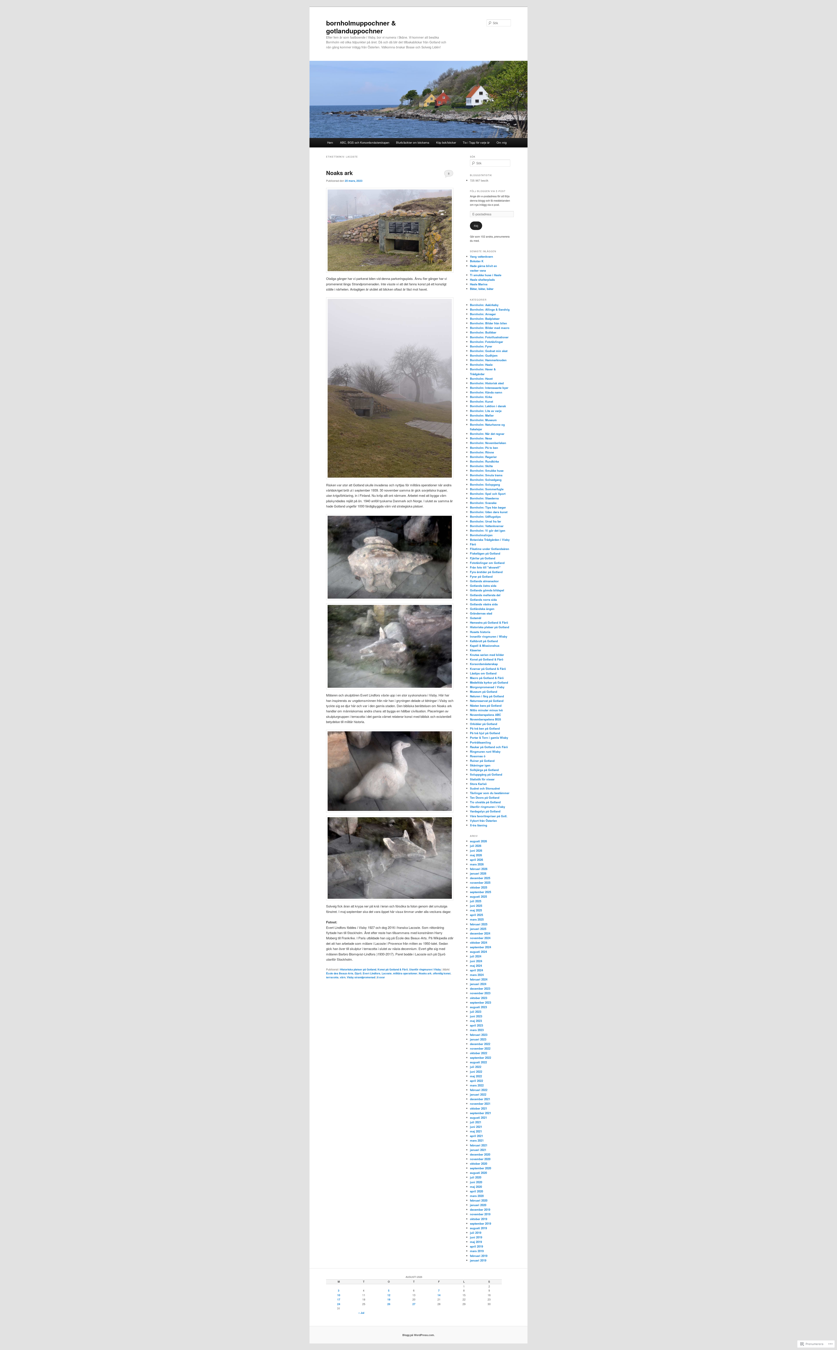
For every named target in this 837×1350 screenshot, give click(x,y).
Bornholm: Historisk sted (487, 383)
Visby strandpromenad (361, 977)
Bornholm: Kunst (481, 401)
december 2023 (480, 988)
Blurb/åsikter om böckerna (412, 142)
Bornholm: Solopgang (485, 484)
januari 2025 (478, 929)
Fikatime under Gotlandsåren (489, 549)
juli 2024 (475, 956)
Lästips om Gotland (483, 673)
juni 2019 (476, 1237)
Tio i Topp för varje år (476, 142)
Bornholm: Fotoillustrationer (489, 337)
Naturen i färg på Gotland (487, 696)
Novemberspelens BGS (485, 719)
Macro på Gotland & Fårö (487, 678)
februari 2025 (478, 924)
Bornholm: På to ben (484, 448)
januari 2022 (478, 1094)
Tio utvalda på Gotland (485, 802)
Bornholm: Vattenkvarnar (487, 526)
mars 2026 (477, 864)
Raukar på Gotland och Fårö (489, 747)
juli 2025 (475, 901)
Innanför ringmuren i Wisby (488, 636)
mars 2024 (477, 975)
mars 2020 (477, 1196)
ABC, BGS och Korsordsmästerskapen (364, 142)
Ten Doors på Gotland (484, 797)
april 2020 (476, 1191)
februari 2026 (478, 869)
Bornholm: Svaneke (483, 503)
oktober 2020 (478, 1163)
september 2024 (480, 947)
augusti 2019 (478, 1228)
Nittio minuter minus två (486, 710)
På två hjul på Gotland (485, 733)
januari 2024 (478, 984)
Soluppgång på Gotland (486, 774)
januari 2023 (478, 1039)
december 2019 (480, 1209)
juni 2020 (476, 1182)
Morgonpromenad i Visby (487, 687)
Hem (330, 142)
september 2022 (480, 1057)
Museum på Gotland (483, 691)
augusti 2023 (478, 1007)
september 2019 (480, 1223)
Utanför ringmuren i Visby (425, 969)
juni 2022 (476, 1071)
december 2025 (480, 878)
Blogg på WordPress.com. (418, 1335)
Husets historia (480, 632)
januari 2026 (478, 873)
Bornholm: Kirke (481, 397)
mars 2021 (477, 1140)
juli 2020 (475, 1177)
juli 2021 (475, 1122)
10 (338, 1295)
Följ (476, 226)
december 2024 (480, 933)
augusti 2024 (478, 952)
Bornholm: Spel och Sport (487, 494)
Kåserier (475, 650)
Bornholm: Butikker (483, 332)
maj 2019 (476, 1242)
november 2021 (480, 1103)
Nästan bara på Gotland (486, 705)
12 (388, 1295)
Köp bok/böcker (446, 142)
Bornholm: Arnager (483, 314)
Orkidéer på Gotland (483, 724)
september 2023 (480, 1002)
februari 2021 (478, 1145)
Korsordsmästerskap (484, 664)
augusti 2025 (478, 896)
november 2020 (480, 1159)
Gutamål (475, 618)
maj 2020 (476, 1187)
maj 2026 (476, 855)
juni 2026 (476, 850)
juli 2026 (475, 846)
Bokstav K (476, 261)
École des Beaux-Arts (339, 973)
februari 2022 (478, 1090)
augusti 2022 (478, 1062)
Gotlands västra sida (484, 604)
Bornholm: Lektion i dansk (488, 406)
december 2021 (480, 1099)
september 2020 (480, 1168)
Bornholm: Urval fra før (485, 521)
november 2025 (480, 882)
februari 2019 (478, 1256)
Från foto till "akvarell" (485, 567)
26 (388, 1304)
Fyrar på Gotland (481, 576)
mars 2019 (477, 1251)
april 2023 (476, 1025)
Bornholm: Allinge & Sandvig (490, 309)
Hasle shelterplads (482, 279)
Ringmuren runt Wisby (485, 751)
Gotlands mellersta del (485, 595)
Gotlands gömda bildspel (487, 590)
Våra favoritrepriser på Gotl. (488, 816)
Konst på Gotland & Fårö (393, 969)
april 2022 (476, 1081)
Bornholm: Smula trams (486, 475)
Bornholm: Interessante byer (489, 388)
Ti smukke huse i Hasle (485, 275)
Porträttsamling (480, 742)
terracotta (332, 977)
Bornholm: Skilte (481, 466)
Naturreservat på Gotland (487, 701)
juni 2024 (476, 961)
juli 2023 (475, 1012)
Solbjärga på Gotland (484, 770)
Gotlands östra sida (483, 586)
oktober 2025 (478, 887)
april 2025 (476, 915)
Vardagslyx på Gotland (485, 811)
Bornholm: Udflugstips (485, 516)
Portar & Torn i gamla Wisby (489, 737)
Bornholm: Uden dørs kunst (488, 512)
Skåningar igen (480, 765)
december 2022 (480, 1044)
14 (439, 1295)
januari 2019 (478, 1260)
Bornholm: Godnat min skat (488, 351)
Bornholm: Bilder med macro (489, 328)
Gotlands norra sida (483, 600)
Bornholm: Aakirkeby (484, 305)
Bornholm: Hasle (481, 365)
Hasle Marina (478, 284)
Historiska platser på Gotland (358, 969)
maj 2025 (476, 910)
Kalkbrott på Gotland (484, 641)
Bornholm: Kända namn (486, 392)
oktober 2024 (478, 942)
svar (381, 977)
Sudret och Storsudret (485, 788)
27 (413, 1304)
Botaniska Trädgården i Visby (490, 540)
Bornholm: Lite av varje (486, 411)
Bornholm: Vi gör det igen (487, 530)
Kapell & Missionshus (484, 646)
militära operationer (405, 973)
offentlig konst (442, 973)
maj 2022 (476, 1076)
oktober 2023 (478, 998)
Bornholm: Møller (482, 415)
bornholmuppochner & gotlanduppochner (361, 26)
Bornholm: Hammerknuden (488, 360)
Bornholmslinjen (481, 535)
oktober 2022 (478, 1053)
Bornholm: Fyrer (481, 346)
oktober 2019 (478, 1219)
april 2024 (476, 970)
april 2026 (476, 860)
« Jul (361, 1313)
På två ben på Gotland (485, 728)
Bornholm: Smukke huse (487, 470)
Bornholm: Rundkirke (484, 461)
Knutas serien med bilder (487, 655)
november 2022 (480, 1048)
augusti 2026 (478, 841)
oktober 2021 (478, 1108)
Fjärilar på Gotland (482, 558)
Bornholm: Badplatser (485, 319)
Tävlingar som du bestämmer (489, 793)
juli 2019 (475, 1233)
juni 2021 (476, 1127)
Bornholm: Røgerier (483, 457)
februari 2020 (478, 1200)
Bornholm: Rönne (482, 452)
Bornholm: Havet (481, 378)
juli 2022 (475, 1067)
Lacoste (387, 973)
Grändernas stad (481, 613)
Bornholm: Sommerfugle (487, 489)
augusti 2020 (478, 1173)
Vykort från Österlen (483, 821)
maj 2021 (476, 1131)
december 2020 (480, 1154)
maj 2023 (476, 1021)
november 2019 (480, 1214)
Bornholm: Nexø (481, 438)
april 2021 (476, 1136)
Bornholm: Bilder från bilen (488, 323)
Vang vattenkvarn (481, 256)
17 (338, 1299)
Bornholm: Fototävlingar (486, 342)
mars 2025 (477, 919)
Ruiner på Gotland (482, 761)
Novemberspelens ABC (485, 715)
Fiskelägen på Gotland (485, 553)
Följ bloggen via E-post (487, 191)
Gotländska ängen (482, 609)
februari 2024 (478, 979)
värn (342, 977)
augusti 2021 (478, 1117)
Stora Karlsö (478, 784)
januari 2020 (478, 1205)
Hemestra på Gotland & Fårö (489, 622)
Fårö (473, 544)
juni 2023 (476, 1016)
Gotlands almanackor (484, 581)
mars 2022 (477, 1085)
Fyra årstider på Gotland (486, 572)
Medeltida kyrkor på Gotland (489, 682)
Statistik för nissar (482, 779)
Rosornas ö (477, 756)
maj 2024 (476, 966)
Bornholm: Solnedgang (486, 480)
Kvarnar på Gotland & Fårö (488, 669)
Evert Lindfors (371, 973)
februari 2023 (478, 1035)
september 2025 (480, 892)
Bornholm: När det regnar (487, 434)
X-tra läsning (478, 825)
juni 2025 (476, 906)
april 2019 (476, 1246)
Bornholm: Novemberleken (488, 443)
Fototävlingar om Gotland (487, 563)
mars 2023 (477, 1030)
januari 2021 (478, 1150)
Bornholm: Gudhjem (484, 355)
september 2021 (480, 1113)
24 (338, 1304)
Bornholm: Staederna (484, 498)
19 (388, 1299)
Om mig (502, 142)
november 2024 (480, 938)
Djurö (358, 973)
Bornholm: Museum (483, 420)
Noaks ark (339, 173)
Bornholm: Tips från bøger (488, 507)
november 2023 (480, 993)
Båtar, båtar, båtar (481, 289)
